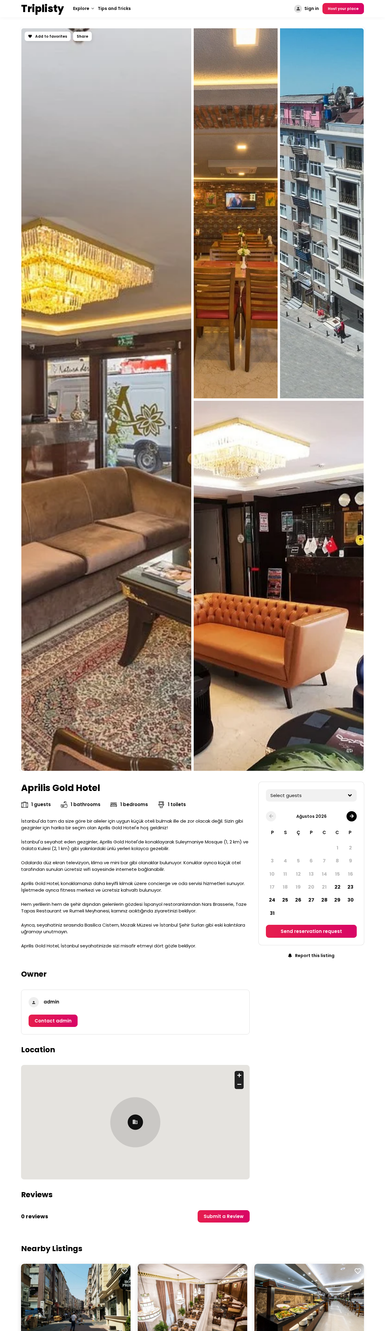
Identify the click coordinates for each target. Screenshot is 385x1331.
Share (82, 36)
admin (51, 1002)
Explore (81, 8)
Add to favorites (50, 36)
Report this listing (314, 956)
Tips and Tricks (114, 8)
